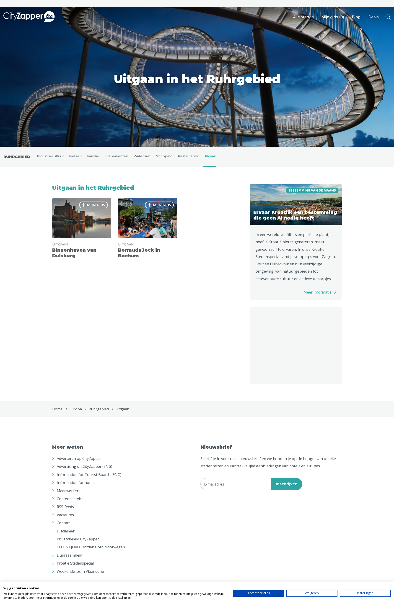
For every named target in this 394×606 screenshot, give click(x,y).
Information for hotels (76, 482)
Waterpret (142, 156)
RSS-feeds (65, 506)
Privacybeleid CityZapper (78, 539)
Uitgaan (209, 156)
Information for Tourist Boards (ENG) (89, 474)
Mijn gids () (332, 17)
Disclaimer (66, 531)
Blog (356, 17)
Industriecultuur (50, 156)
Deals (373, 17)
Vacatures (65, 514)
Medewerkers (68, 490)
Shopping (164, 156)
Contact (63, 522)
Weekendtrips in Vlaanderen (81, 571)
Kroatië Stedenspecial (75, 563)
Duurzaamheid (69, 555)
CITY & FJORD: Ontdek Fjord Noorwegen (91, 547)
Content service (70, 498)
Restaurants (188, 156)
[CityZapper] (29, 17)
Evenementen (116, 156)
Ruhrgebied (16, 157)
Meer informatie (317, 292)
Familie (93, 156)
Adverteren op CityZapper (79, 458)
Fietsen (75, 156)
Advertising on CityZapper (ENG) (84, 466)
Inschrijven (287, 484)
